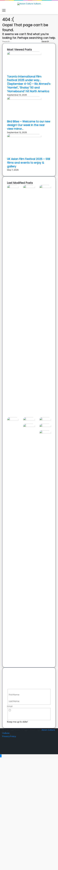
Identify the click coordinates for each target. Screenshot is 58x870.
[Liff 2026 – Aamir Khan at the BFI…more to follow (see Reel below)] (29, 426)
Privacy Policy (9, 736)
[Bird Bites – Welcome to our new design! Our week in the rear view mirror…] (24, 98)
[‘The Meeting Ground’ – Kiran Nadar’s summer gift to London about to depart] (45, 187)
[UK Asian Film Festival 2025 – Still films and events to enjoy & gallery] (24, 136)
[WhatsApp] (3, 752)
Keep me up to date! (17, 721)
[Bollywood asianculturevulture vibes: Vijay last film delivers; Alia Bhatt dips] (29, 419)
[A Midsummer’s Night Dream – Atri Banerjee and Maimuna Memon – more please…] (45, 426)
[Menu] (3, 10)
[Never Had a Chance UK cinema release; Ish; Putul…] (13, 419)
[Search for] (54, 10)
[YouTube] (3, 746)
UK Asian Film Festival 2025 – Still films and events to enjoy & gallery (28, 162)
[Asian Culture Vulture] (29, 4)
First (11, 691)
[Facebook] (3, 739)
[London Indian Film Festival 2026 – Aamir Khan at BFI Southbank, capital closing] (45, 432)
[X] (3, 742)
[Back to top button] (1, 755)
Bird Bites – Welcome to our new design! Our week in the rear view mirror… (28, 125)
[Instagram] (3, 749)
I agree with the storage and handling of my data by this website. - (29, 713)
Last (11, 697)
